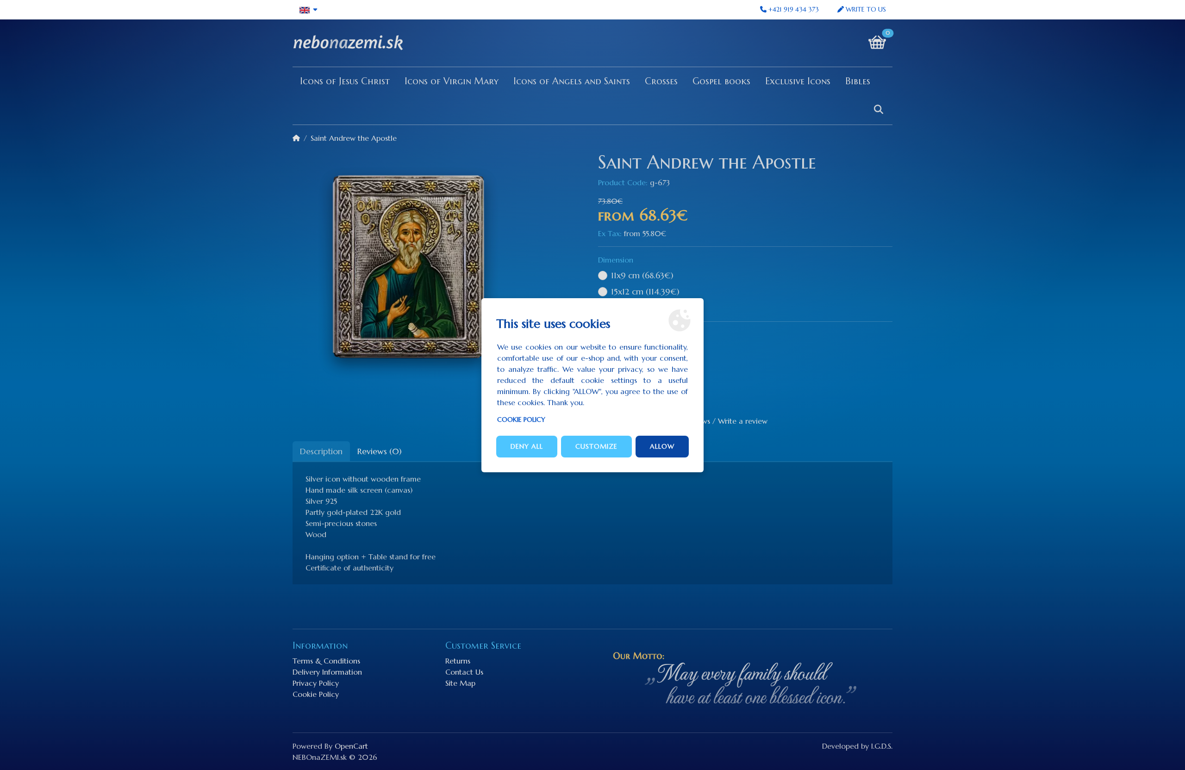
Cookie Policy (521, 419)
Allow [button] (662, 446)
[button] (308, 9)
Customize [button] (596, 446)
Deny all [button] (527, 446)
